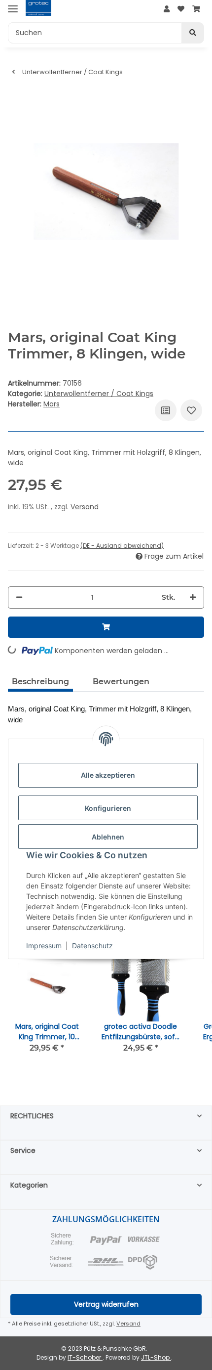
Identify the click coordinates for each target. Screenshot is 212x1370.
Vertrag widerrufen (106, 1304)
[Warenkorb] (196, 9)
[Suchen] (192, 33)
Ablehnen (108, 837)
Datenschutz (92, 945)
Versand (85, 507)
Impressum (44, 945)
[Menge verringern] (19, 597)
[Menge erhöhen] (193, 597)
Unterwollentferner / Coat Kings (98, 393)
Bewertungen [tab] (121, 681)
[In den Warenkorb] (106, 627)
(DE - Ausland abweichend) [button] (122, 545)
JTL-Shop (156, 1357)
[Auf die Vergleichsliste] (166, 410)
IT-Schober (85, 1357)
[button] (167, 9)
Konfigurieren (108, 808)
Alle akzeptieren (108, 775)
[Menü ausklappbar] (13, 8)
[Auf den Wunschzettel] (191, 410)
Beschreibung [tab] (40, 681)
